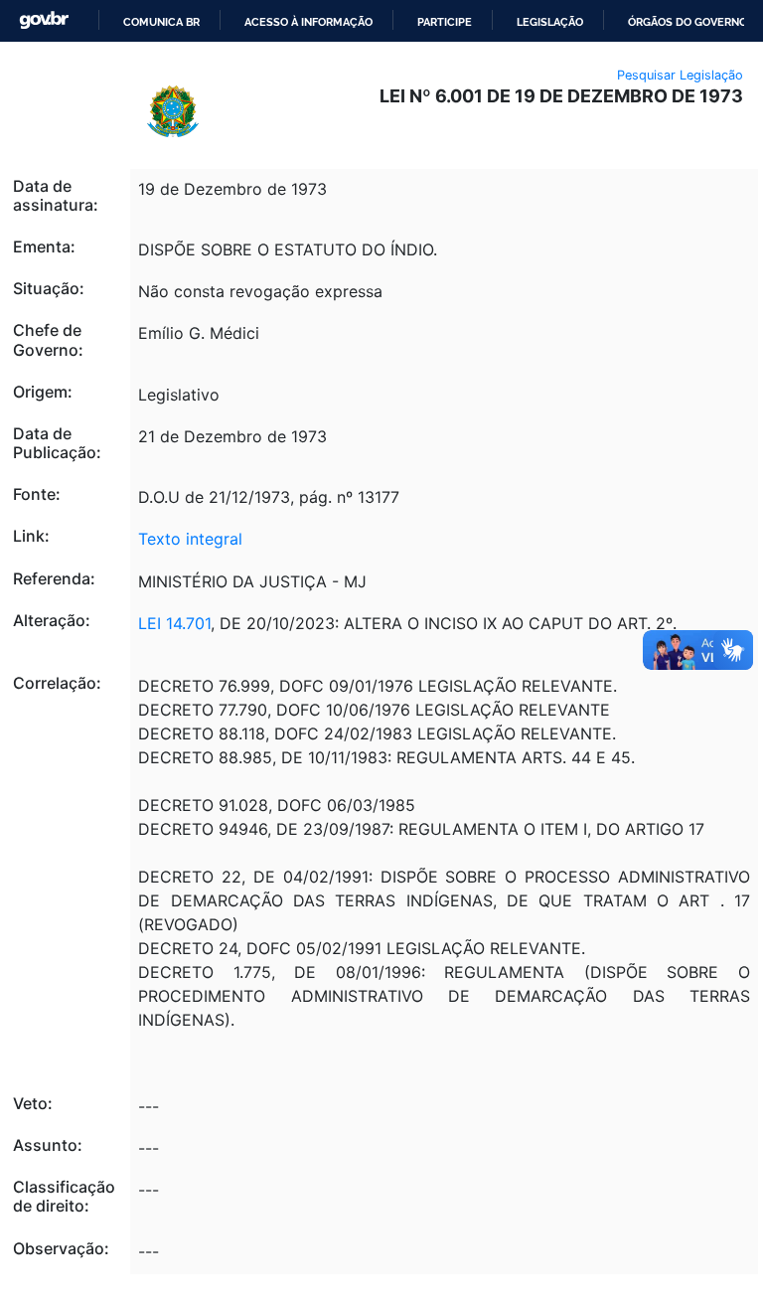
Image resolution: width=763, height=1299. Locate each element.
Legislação (550, 22)
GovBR (44, 20)
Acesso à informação (308, 22)
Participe (444, 22)
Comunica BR (161, 22)
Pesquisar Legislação (680, 75)
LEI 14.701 (174, 623)
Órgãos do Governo (687, 22)
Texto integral (190, 539)
